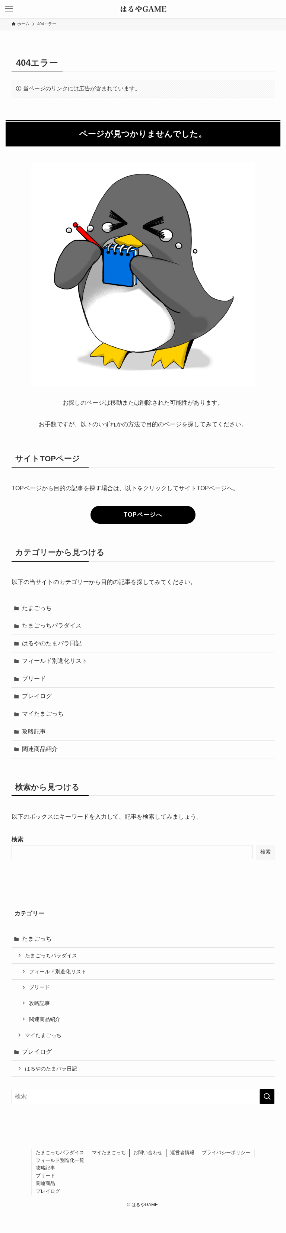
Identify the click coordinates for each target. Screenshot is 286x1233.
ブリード (34, 678)
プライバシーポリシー (226, 1152)
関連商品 (45, 1183)
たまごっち (37, 608)
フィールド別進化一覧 (60, 1160)
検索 (17, 839)
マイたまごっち (43, 713)
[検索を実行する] (267, 1096)
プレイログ (37, 696)
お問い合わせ (147, 1152)
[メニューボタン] (9, 9)
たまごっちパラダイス (52, 625)
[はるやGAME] (143, 9)
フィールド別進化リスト (55, 661)
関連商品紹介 (40, 749)
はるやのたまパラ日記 (52, 643)
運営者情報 (182, 1152)
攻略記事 (34, 731)
